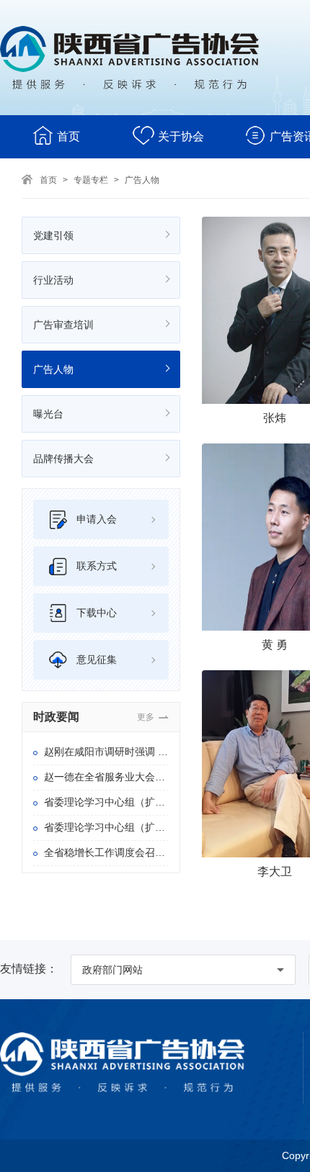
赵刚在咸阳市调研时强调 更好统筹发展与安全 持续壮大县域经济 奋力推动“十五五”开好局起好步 (106, 751)
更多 (145, 717)
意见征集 (96, 659)
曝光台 (48, 414)
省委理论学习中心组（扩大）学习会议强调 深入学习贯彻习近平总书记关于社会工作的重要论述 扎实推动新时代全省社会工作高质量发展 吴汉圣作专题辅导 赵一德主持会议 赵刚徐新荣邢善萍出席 (106, 802)
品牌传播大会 (63, 458)
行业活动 (53, 280)
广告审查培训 (63, 324)
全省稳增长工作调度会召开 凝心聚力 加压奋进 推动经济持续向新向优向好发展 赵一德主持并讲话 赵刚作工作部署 (106, 852)
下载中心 (96, 612)
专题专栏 (91, 180)
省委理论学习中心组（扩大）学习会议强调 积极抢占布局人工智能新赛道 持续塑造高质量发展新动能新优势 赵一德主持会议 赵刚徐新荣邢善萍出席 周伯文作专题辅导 (106, 827)
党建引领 (53, 235)
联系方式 (96, 566)
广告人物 (142, 180)
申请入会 (96, 519)
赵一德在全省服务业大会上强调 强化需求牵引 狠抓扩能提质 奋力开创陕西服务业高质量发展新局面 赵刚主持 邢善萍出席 (106, 777)
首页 (68, 136)
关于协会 (181, 136)
